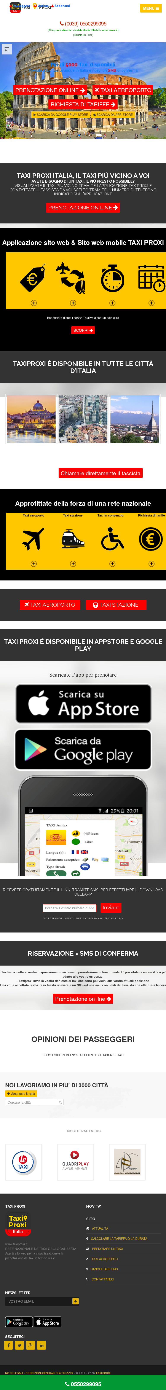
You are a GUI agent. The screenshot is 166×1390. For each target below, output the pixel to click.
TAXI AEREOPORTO (125, 90)
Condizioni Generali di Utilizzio (49, 1373)
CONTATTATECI (102, 1279)
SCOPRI (81, 330)
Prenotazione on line (80, 207)
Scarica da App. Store (114, 114)
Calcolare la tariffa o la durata (118, 1238)
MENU (149, 8)
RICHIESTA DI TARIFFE (81, 104)
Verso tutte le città (22, 1093)
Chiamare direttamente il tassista (100, 473)
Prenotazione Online (47, 90)
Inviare (111, 907)
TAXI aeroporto (52, 604)
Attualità (99, 1228)
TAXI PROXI (103, 1373)
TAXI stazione (121, 604)
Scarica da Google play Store (62, 114)
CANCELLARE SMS (104, 1269)
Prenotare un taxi (107, 1249)
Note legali (14, 1373)
